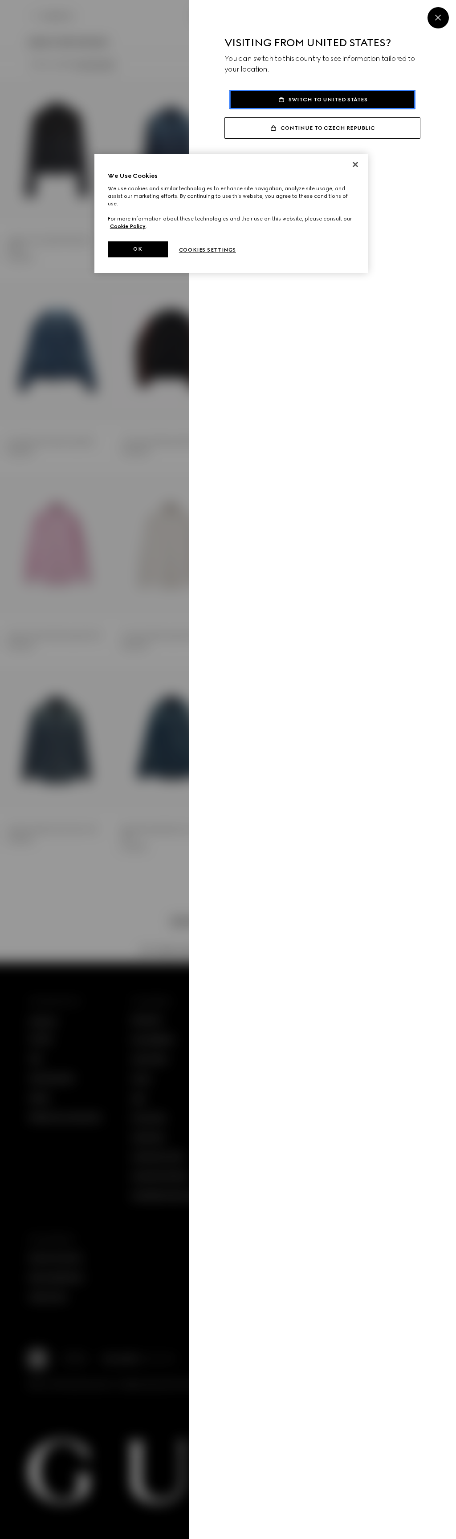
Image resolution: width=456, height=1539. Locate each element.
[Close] (438, 17)
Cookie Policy (128, 226)
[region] (231, 213)
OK (137, 249)
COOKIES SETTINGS (207, 250)
